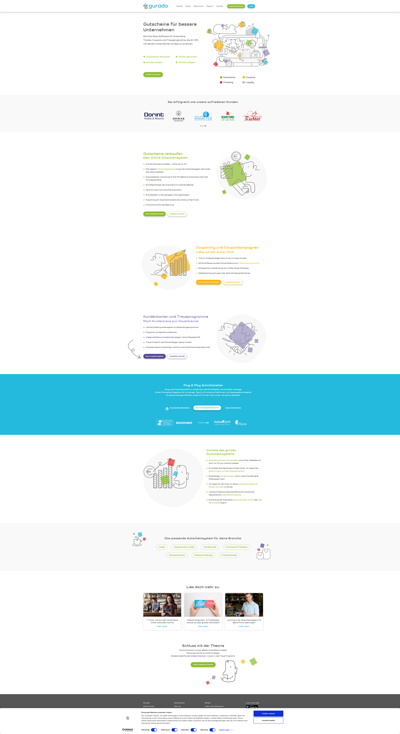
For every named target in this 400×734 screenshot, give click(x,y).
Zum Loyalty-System (154, 356)
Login (251, 6)
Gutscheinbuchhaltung (231, 495)
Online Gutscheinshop (166, 169)
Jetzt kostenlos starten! (203, 664)
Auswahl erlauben (268, 720)
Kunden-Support (228, 476)
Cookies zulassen (268, 713)
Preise (188, 6)
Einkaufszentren (177, 555)
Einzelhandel (210, 547)
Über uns (177, 706)
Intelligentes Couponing (249, 263)
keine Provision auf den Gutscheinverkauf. (227, 471)
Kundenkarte (171, 332)
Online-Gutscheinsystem (214, 706)
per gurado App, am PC (243, 500)
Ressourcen (198, 6)
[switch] (174, 730)
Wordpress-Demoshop (179, 408)
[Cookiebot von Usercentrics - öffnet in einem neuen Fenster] (128, 730)
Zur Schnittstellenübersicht (207, 408)
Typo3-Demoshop (233, 408)
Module (179, 6)
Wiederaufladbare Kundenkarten (160, 337)
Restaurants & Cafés (184, 547)
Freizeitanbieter (229, 555)
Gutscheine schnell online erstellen (223, 460)
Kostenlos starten (236, 6)
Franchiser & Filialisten (236, 547)
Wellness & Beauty (203, 555)
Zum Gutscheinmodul (154, 214)
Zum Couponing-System (208, 282)
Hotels (162, 547)
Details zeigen (224, 730)
